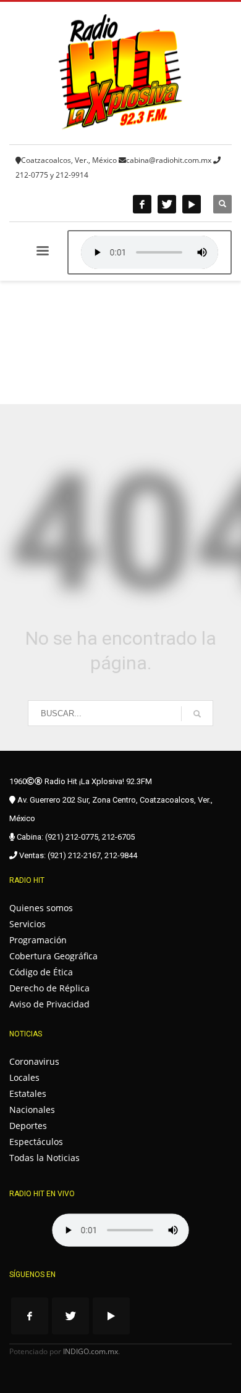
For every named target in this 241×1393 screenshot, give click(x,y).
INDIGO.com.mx (90, 1351)
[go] (197, 714)
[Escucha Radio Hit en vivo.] (149, 252)
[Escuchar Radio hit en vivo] (120, 1230)
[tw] (167, 204)
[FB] (142, 204)
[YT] (191, 204)
